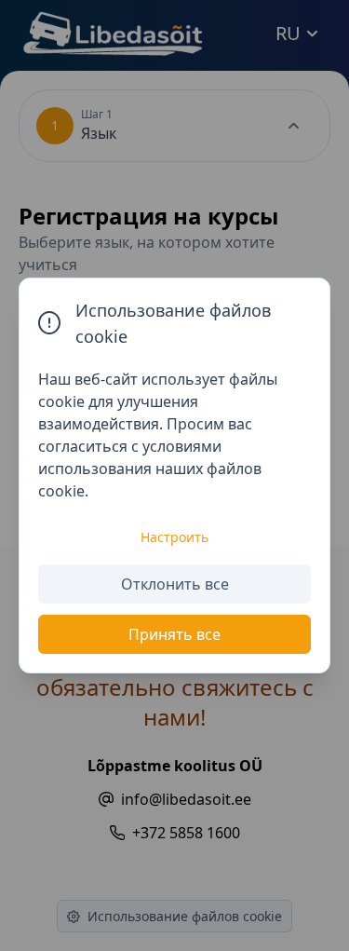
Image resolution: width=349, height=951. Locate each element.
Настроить (174, 537)
